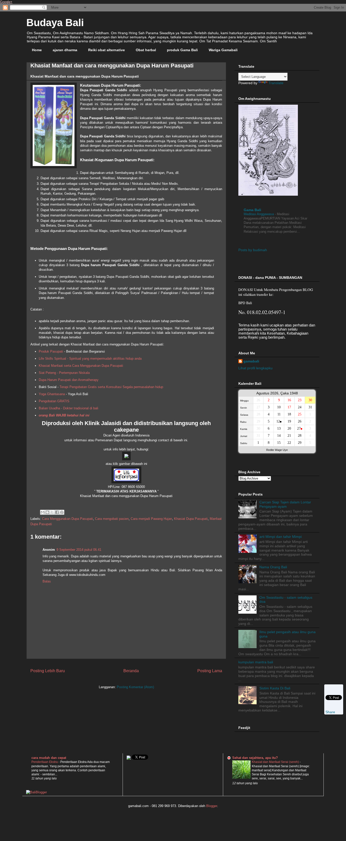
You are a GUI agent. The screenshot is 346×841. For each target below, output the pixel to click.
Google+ (6, 2)
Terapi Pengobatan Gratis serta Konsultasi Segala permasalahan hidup (111, 387)
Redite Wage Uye (277, 449)
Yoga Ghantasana (52, 394)
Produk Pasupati (51, 351)
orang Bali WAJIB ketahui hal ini (64, 415)
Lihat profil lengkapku (255, 368)
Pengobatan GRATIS (54, 401)
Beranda (131, 671)
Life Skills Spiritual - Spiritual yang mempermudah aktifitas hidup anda (90, 358)
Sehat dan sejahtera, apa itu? (255, 758)
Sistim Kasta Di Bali (274, 688)
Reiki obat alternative (106, 50)
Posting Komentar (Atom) (135, 687)
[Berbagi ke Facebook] (57, 512)
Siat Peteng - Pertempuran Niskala (64, 373)
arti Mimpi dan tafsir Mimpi (280, 537)
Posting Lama (209, 671)
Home (37, 50)
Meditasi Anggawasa (259, 214)
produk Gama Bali (182, 50)
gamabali (251, 361)
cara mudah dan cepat (48, 758)
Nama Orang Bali (273, 567)
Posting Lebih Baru (47, 671)
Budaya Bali (55, 22)
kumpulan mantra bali (255, 662)
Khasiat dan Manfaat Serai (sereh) (276, 762)
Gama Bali (252, 210)
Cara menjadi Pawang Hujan (151, 519)
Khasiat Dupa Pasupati (191, 519)
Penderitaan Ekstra (45, 762)
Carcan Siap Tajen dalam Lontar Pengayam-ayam (285, 504)
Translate (275, 83)
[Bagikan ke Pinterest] (61, 512)
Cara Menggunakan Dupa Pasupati (67, 519)
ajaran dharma (65, 50)
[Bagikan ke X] (52, 512)
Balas (47, 581)
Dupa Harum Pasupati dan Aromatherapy (69, 380)
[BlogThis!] (47, 512)
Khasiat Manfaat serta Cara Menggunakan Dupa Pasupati (81, 366)
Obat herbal (146, 50)
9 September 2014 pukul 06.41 (78, 550)
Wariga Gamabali (223, 50)
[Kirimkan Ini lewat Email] (42, 512)
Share (330, 712)
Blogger (211, 806)
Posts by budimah (252, 250)
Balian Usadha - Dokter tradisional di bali (68, 408)
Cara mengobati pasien (112, 519)
